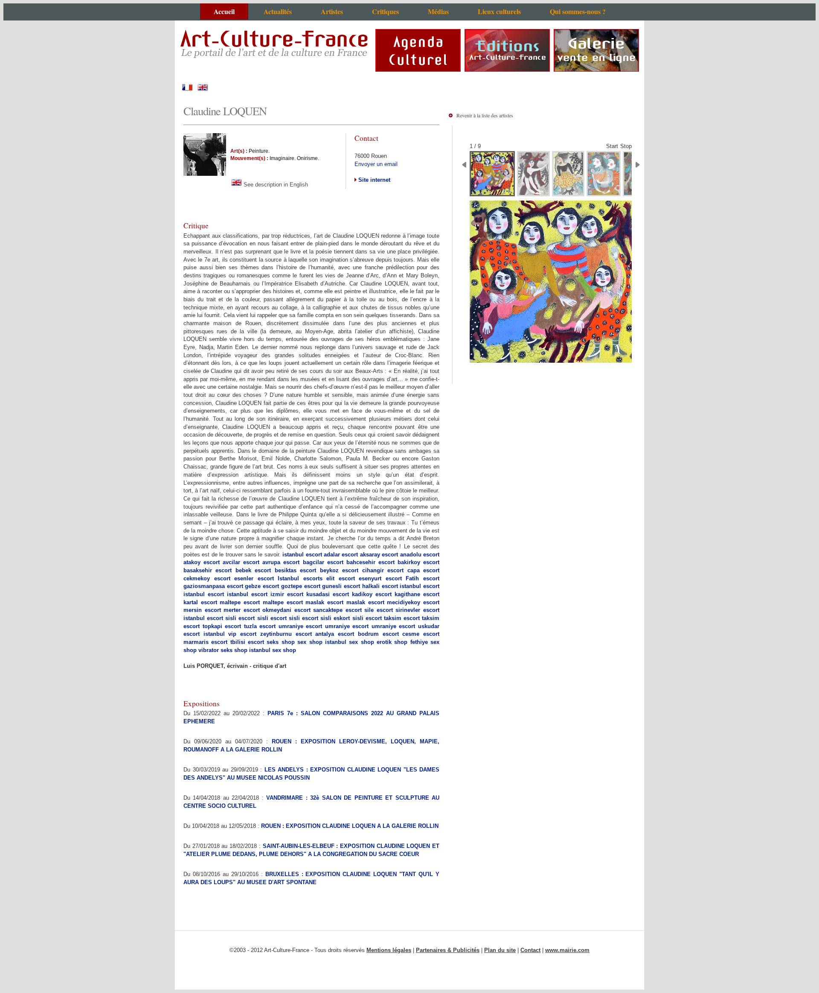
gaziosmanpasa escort (213, 586)
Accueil (224, 11)
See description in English (275, 184)
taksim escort (402, 618)
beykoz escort (339, 570)
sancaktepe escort (337, 610)
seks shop (280, 642)
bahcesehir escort (370, 562)
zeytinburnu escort (286, 634)
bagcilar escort (323, 562)
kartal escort (200, 602)
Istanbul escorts (300, 578)
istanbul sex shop (349, 642)
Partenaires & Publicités (447, 950)
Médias (438, 11)
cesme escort (420, 634)
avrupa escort (280, 562)
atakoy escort (201, 562)
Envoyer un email (376, 164)
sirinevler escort (417, 610)
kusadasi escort (327, 594)
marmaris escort (205, 642)
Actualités (278, 11)
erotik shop (392, 642)
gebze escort (262, 586)
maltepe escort (240, 602)
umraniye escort (300, 626)
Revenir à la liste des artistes (484, 115)
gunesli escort (341, 586)
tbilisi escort (247, 642)
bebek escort (253, 570)
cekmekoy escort (206, 578)
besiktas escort (295, 570)
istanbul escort (302, 554)
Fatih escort (422, 578)
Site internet (373, 180)
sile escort (378, 610)
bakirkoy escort (418, 562)
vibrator (208, 650)
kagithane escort (417, 594)
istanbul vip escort (229, 634)
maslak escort (324, 602)
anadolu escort (419, 554)
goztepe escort (300, 586)
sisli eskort (335, 618)
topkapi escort (222, 626)
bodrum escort (378, 634)
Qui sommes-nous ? (578, 11)
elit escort (340, 578)
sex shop (309, 642)
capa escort (423, 570)
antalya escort (334, 634)
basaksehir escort (207, 570)
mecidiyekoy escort (413, 602)
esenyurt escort (380, 578)
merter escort (242, 610)
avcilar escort (241, 562)
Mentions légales (388, 950)
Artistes (332, 11)
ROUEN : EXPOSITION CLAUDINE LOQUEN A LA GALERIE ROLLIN (350, 826)
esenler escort (254, 578)
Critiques (385, 11)
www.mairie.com (567, 950)
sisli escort (240, 618)
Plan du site (500, 950)
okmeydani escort (286, 610)
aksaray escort (379, 554)
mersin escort (202, 610)
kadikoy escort (372, 594)
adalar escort (341, 554)
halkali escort (380, 586)
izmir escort (286, 594)
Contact (530, 950)
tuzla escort (260, 626)
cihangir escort (383, 570)
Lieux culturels (499, 11)
